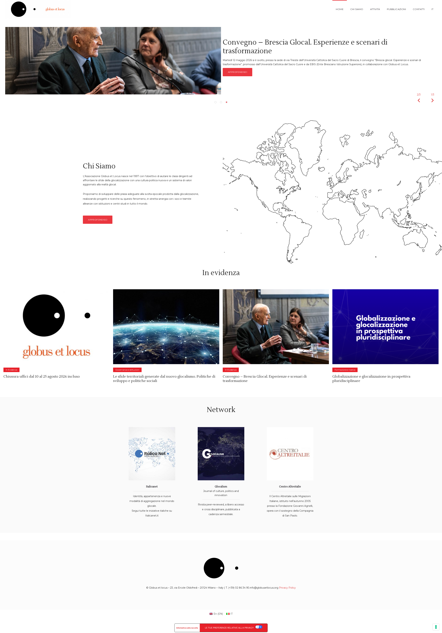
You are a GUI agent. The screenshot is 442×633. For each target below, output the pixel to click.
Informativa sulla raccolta (187, 628)
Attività (375, 9)
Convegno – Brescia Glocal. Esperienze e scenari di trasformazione (265, 378)
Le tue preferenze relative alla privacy (229, 627)
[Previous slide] (418, 100)
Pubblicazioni (396, 9)
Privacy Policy (287, 587)
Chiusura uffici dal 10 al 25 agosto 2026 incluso (41, 376)
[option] (221, 60)
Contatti (419, 9)
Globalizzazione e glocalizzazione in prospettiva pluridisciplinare (371, 378)
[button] (215, 102)
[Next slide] (432, 100)
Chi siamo (356, 9)
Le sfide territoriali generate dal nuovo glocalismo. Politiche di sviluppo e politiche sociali (164, 378)
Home (339, 9)
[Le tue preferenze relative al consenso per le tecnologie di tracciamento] (436, 627)
